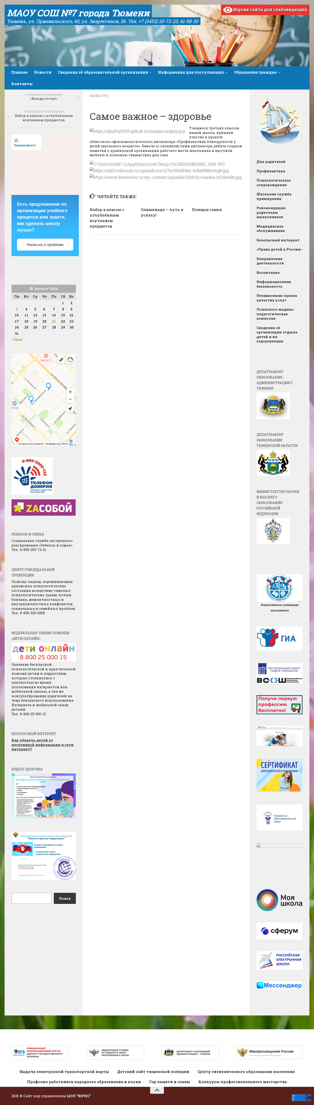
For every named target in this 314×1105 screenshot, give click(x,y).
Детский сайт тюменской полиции (153, 1071)
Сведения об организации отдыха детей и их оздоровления (277, 334)
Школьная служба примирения (274, 196)
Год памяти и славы (169, 1081)
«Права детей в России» (279, 249)
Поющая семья (207, 209)
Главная (19, 72)
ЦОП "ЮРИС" (79, 1095)
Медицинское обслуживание (271, 228)
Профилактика (271, 171)
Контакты (22, 83)
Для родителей (271, 161)
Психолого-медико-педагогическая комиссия (276, 314)
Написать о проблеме (45, 245)
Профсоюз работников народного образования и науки (84, 1081)
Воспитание (268, 272)
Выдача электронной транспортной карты (64, 1071)
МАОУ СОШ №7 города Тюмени (78, 13)
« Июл (17, 339)
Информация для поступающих (191, 72)
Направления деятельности (270, 261)
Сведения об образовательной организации (103, 72)
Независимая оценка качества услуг (277, 297)
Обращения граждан (255, 72)
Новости (42, 72)
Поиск (65, 898)
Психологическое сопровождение (274, 182)
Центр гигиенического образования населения (246, 1071)
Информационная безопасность (274, 284)
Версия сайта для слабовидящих (269, 9)
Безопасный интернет (278, 240)
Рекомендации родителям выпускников (271, 212)
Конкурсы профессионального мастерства (242, 1081)
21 (54, 321)
